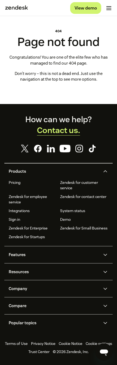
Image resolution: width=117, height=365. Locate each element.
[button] (54, 171)
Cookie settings (99, 343)
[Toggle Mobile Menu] (109, 8)
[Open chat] (104, 352)
